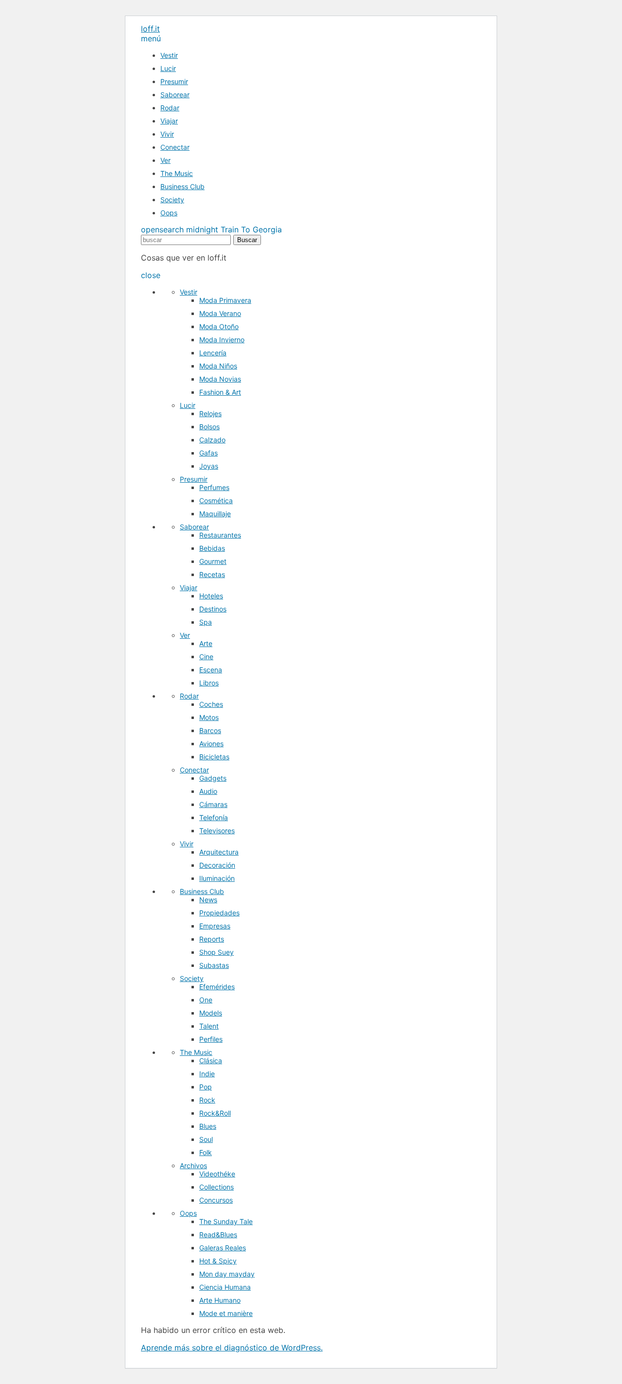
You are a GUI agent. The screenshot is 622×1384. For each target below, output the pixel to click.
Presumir (174, 81)
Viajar (169, 121)
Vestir (169, 55)
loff (150, 29)
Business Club (182, 186)
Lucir (168, 68)
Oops (168, 213)
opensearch (162, 229)
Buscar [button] (247, 240)
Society (172, 199)
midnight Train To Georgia (234, 229)
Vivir (167, 134)
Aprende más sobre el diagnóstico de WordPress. (232, 1347)
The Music (176, 173)
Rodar (169, 108)
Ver (165, 160)
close (150, 275)
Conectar (175, 147)
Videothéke (217, 1174)
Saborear (175, 94)
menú (151, 38)
